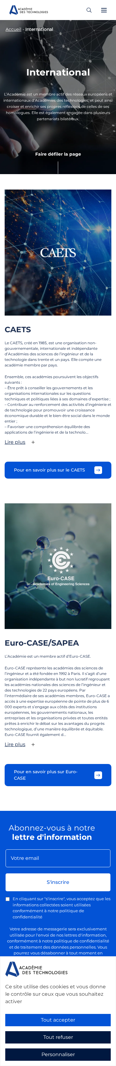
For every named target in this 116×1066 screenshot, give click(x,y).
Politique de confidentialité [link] (27, 1062)
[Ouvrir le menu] (104, 10)
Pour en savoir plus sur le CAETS (49, 470)
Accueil (13, 29)
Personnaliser (58, 1054)
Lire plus (15, 442)
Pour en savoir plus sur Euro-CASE (45, 775)
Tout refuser (58, 1037)
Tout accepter (58, 1020)
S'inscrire (58, 882)
